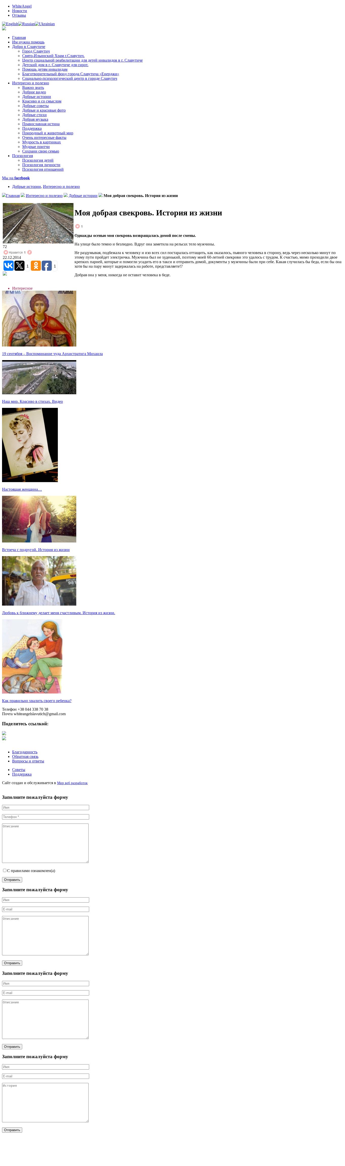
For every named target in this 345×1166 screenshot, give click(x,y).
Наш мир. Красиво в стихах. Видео (32, 401)
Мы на (16, 178)
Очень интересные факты (44, 137)
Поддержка (32, 128)
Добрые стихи (34, 115)
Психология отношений (43, 169)
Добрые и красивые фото (44, 110)
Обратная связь (25, 756)
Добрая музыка (35, 119)
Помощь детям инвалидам (44, 69)
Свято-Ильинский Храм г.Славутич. (53, 56)
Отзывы (19, 15)
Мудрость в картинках (41, 142)
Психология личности (41, 165)
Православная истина (41, 124)
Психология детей (38, 160)
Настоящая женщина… (22, 489)
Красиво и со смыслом (41, 101)
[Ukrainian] (45, 24)
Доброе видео (34, 92)
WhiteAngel (22, 6)
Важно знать (33, 87)
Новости (19, 11)
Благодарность (24, 752)
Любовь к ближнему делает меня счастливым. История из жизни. (58, 613)
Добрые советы (35, 106)
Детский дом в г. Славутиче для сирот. (55, 65)
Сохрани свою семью (40, 151)
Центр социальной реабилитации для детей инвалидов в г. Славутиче (82, 60)
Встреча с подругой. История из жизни (36, 550)
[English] (10, 24)
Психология (22, 156)
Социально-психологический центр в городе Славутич (69, 78)
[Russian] (26, 24)
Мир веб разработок (72, 783)
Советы (18, 769)
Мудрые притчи (36, 146)
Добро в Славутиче (28, 46)
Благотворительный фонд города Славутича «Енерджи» (70, 74)
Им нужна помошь (28, 42)
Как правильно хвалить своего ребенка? (36, 701)
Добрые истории (36, 96)
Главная (19, 37)
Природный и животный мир (47, 133)
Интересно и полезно (30, 83)
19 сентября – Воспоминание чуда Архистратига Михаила (52, 354)
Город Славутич (36, 51)
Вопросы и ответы (28, 761)
